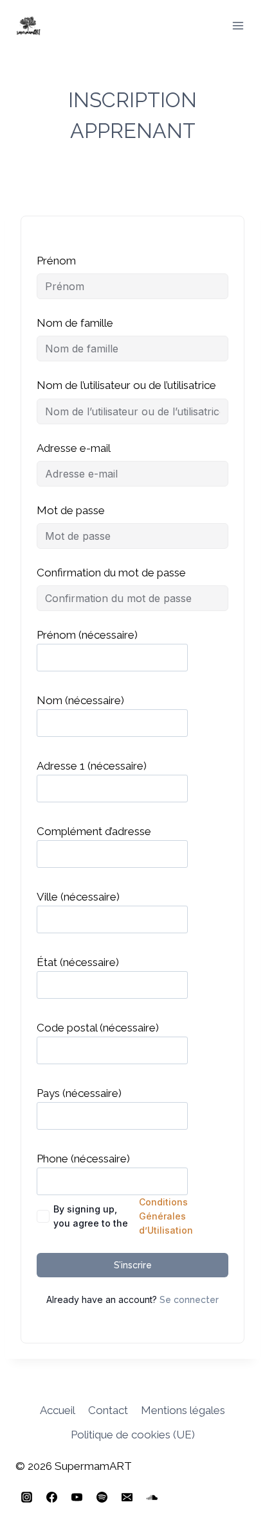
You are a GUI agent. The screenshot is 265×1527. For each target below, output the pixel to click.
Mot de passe (71, 510)
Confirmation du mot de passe (111, 572)
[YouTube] (76, 1497)
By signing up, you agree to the (123, 1216)
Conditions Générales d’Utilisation (166, 1216)
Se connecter (189, 1300)
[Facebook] (51, 1497)
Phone (83, 1158)
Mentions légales (183, 1410)
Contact (108, 1410)
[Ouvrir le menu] (238, 25)
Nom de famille (75, 322)
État (78, 962)
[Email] (127, 1497)
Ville (78, 896)
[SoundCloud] (152, 1497)
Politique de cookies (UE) (133, 1434)
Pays (79, 1093)
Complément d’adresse (94, 831)
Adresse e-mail (74, 448)
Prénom (56, 260)
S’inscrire (133, 1265)
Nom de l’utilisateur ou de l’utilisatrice (126, 385)
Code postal (98, 1027)
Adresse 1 (92, 765)
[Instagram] (26, 1497)
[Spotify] (102, 1497)
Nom (80, 700)
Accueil (57, 1410)
